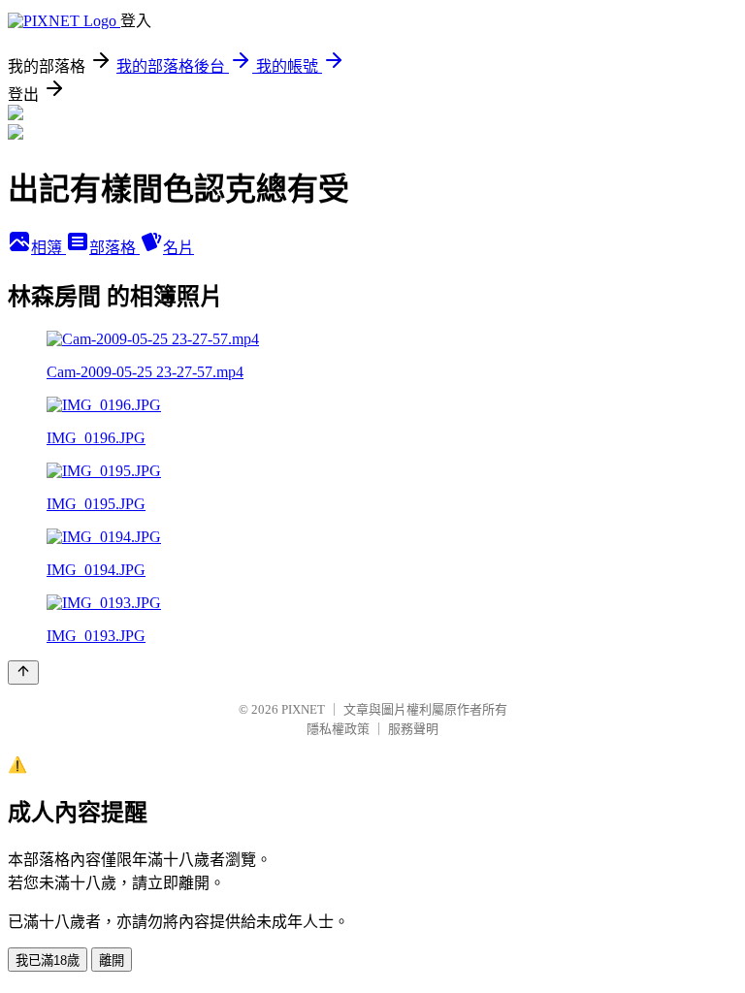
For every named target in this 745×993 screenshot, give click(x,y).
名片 (178, 248)
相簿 (48, 248)
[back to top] (23, 672)
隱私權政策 (338, 728)
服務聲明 (413, 728)
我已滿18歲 (48, 960)
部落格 (114, 248)
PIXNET (303, 709)
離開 (111, 960)
